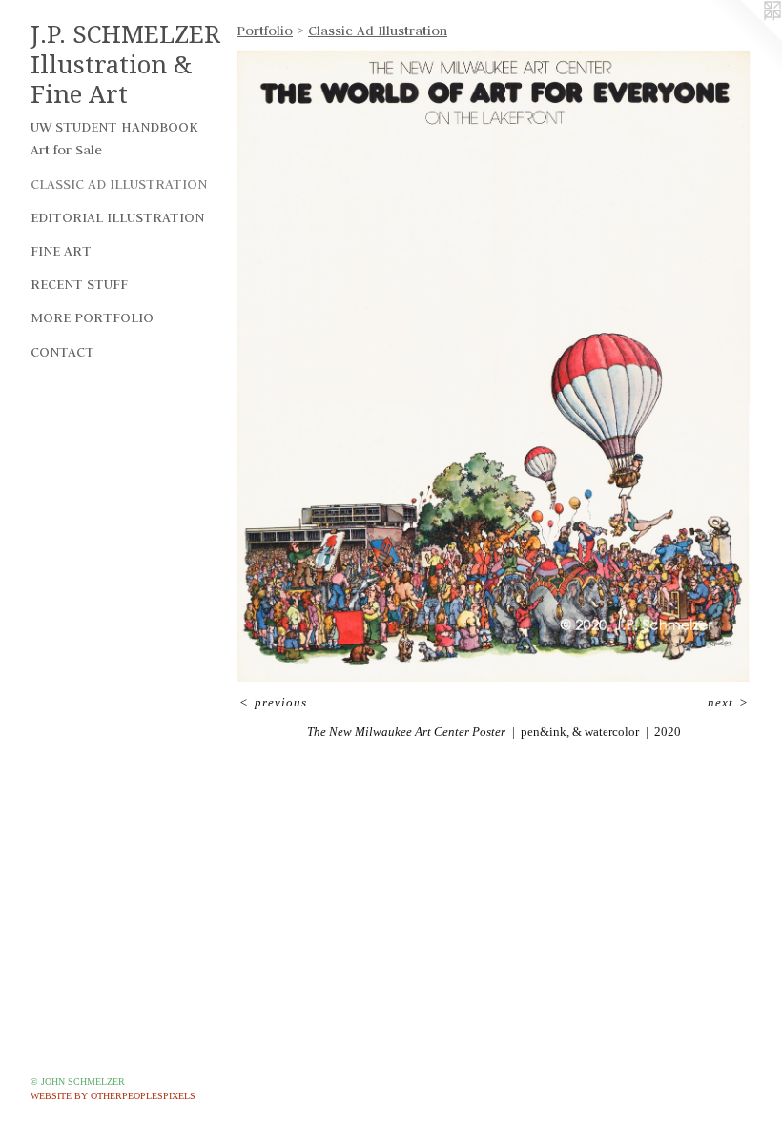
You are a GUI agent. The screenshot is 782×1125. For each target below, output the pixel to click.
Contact (62, 351)
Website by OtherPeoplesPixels (113, 1096)
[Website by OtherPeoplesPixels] (744, 38)
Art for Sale (66, 149)
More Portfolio (92, 317)
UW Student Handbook (114, 126)
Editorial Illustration (117, 217)
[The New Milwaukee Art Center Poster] (494, 364)
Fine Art (61, 250)
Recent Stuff (79, 284)
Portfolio (265, 30)
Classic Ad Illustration (119, 184)
